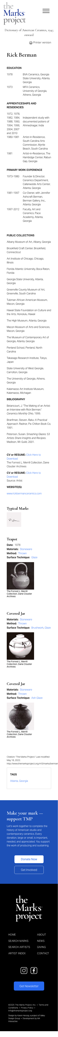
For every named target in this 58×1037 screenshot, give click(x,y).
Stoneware (26, 549)
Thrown (22, 553)
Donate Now (29, 859)
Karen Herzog (23, 1015)
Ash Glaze (37, 698)
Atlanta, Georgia (19, 781)
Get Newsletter (29, 986)
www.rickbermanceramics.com (24, 493)
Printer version (41, 42)
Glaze (34, 557)
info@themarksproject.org (20, 1010)
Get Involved (29, 870)
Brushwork (37, 627)
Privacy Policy (27, 1008)
